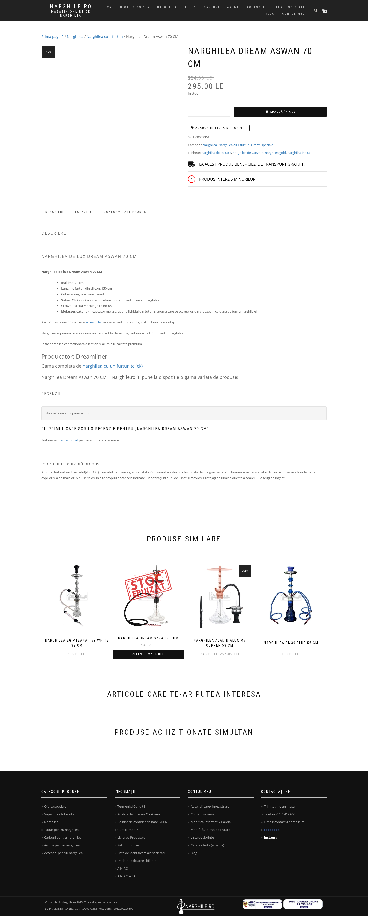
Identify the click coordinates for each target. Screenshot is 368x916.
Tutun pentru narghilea (61, 829)
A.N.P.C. (122, 868)
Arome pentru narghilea (62, 845)
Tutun (190, 7)
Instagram (272, 837)
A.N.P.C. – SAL (127, 876)
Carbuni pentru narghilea (62, 837)
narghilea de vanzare (248, 152)
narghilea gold (275, 152)
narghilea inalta (298, 152)
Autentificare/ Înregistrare (210, 806)
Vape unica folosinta (128, 7)
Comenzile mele (202, 814)
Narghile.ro (71, 7)
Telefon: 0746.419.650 (279, 814)
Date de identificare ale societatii (141, 853)
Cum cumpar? (127, 829)
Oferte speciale (289, 7)
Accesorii (256, 7)
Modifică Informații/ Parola (211, 822)
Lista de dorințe (202, 837)
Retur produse (128, 845)
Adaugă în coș (282, 111)
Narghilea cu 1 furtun (105, 36)
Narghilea (167, 7)
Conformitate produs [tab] (125, 212)
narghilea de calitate (216, 152)
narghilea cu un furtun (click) (113, 366)
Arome (233, 7)
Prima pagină (52, 36)
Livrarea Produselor (132, 837)
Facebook (271, 829)
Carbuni (212, 7)
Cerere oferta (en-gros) (207, 845)
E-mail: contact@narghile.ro (284, 822)
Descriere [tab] (54, 212)
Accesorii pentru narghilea (63, 853)
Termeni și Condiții (131, 806)
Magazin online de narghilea (70, 13)
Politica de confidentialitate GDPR (142, 822)
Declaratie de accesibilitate (136, 860)
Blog (270, 13)
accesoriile (93, 322)
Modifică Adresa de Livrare (210, 829)
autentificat (69, 440)
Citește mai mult (148, 654)
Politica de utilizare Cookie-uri (139, 814)
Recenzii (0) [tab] (84, 212)
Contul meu (293, 13)
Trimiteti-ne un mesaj (279, 806)
